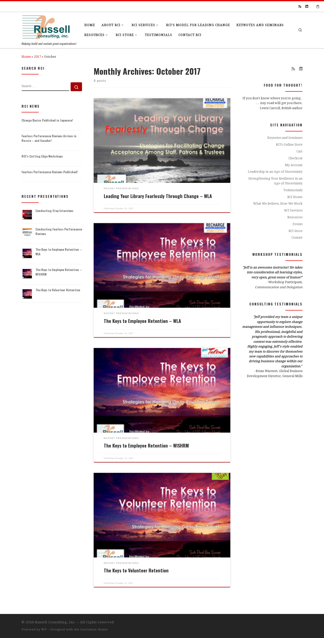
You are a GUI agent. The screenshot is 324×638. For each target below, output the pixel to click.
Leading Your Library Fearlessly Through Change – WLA (158, 195)
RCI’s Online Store (289, 154)
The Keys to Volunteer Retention (136, 570)
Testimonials (292, 200)
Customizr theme (94, 629)
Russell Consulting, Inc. (55, 622)
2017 (37, 57)
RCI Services (293, 220)
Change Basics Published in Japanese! (47, 120)
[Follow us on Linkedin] (306, 6)
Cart (299, 161)
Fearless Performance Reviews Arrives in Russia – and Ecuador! (49, 138)
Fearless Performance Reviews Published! (50, 172)
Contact (296, 247)
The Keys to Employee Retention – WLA (142, 320)
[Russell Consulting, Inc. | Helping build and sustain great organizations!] (46, 26)
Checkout (295, 168)
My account (293, 175)
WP (44, 629)
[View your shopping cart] (318, 6)
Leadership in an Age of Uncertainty (275, 181)
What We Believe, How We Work (277, 213)
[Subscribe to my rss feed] (299, 6)
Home (26, 57)
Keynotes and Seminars (284, 147)
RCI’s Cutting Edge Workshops (42, 156)
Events (297, 234)
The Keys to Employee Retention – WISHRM (146, 445)
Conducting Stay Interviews (54, 210)
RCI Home (294, 207)
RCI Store (295, 240)
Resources (294, 227)
